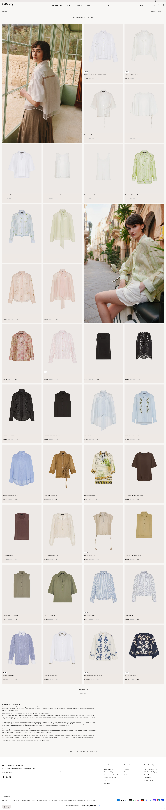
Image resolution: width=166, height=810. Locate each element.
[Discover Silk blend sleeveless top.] (103, 349)
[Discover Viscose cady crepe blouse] (144, 108)
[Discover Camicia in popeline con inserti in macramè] (103, 48)
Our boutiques (128, 772)
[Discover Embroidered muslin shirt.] (144, 48)
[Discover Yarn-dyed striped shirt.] (22, 649)
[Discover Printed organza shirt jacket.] (22, 349)
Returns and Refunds (110, 777)
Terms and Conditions (150, 769)
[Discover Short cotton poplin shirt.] (62, 589)
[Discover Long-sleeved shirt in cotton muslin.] (103, 649)
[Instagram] (7, 776)
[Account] (159, 5)
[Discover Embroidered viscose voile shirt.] (144, 169)
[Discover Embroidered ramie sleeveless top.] (144, 349)
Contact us (107, 783)
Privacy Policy (148, 775)
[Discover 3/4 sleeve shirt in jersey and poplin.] (22, 169)
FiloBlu (94, 800)
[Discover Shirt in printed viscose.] (144, 649)
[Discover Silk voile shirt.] (62, 229)
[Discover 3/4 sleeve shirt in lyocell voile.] (103, 108)
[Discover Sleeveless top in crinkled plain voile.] (62, 169)
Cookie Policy (148, 777)
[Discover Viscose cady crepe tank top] (103, 169)
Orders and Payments (110, 772)
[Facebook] (3, 776)
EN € (163, 1)
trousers (6, 717)
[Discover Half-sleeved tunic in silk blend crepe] (144, 469)
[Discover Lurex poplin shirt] (144, 589)
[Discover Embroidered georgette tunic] (62, 529)
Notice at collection (72, 806)
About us (126, 769)
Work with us (127, 775)
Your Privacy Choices (88, 806)
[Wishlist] (155, 5)
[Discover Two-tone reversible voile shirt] (22, 469)
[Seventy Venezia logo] (25, 5)
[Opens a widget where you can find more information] (6, 807)
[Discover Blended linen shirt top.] (103, 529)
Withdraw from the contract (112, 775)
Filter (5, 11)
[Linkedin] (10, 776)
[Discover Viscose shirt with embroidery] (144, 409)
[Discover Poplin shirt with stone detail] (62, 649)
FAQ (105, 780)
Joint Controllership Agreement (153, 772)
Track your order (109, 769)
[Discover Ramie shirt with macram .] (22, 289)
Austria (4, 796)
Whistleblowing (148, 780)
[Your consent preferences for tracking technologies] (163, 807)
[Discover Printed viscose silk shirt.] (103, 469)
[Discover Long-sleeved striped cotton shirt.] (62, 349)
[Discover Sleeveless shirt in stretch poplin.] (62, 409)
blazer (31, 730)
